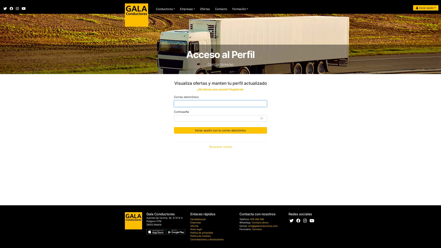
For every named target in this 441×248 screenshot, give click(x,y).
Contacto (221, 9)
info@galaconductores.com (263, 226)
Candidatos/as (198, 219)
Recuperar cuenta (220, 146)
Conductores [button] (164, 9)
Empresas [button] (186, 9)
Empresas (195, 222)
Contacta (257, 229)
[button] (425, 8)
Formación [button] (239, 9)
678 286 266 (257, 219)
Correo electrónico (186, 97)
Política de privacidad (201, 232)
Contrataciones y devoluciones (207, 239)
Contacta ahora (260, 222)
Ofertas (205, 9)
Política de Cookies (200, 236)
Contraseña (181, 111)
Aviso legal (196, 229)
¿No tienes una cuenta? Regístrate (220, 89)
